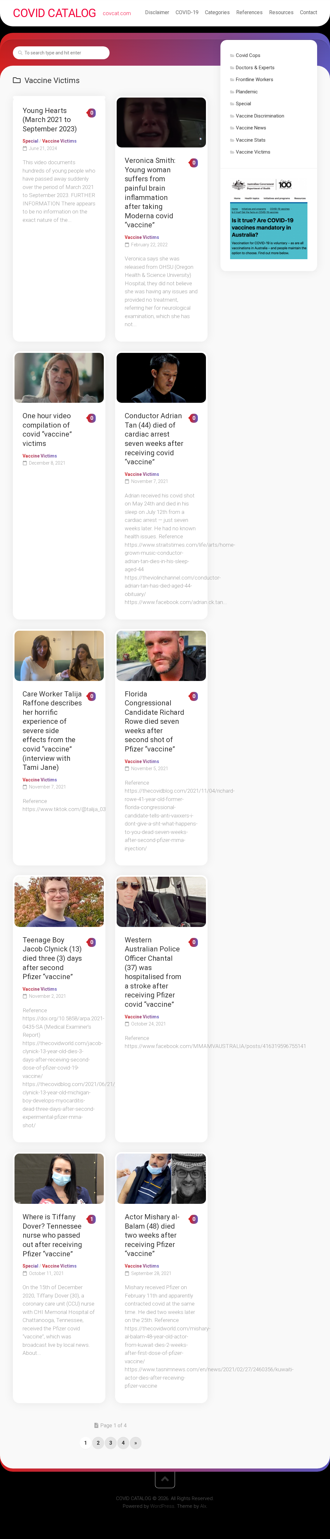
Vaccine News (251, 128)
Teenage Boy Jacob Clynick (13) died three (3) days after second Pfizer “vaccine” (52, 958)
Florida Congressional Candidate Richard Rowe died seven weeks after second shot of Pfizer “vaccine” (154, 721)
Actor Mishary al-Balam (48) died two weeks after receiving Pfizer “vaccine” (152, 1235)
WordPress (162, 1506)
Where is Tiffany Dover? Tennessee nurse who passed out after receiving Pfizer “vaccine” (52, 1235)
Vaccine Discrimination (260, 116)
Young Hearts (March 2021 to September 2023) (50, 120)
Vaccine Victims (59, 141)
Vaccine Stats (251, 140)
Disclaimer (157, 12)
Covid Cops (248, 55)
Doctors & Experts (255, 68)
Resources (281, 12)
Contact (308, 12)
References (249, 12)
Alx (203, 1506)
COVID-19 (187, 12)
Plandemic (247, 92)
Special (30, 141)
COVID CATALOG (54, 13)
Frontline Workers (254, 79)
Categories (217, 12)
